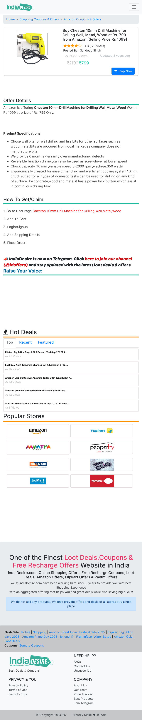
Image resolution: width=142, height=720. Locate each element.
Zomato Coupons (31, 645)
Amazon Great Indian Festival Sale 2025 (77, 632)
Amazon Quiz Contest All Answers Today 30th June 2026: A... (38, 377)
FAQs (77, 662)
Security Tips (18, 694)
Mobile (25, 632)
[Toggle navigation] (134, 7)
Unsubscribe (82, 670)
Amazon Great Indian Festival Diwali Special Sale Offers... (36, 390)
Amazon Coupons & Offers (82, 19)
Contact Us (82, 666)
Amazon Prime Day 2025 (39, 636)
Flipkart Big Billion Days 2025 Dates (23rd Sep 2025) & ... (36, 352)
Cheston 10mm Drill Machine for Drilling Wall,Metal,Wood (77, 211)
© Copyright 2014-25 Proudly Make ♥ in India (71, 715)
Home (10, 19)
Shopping (39, 632)
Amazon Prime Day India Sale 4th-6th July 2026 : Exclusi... (37, 403)
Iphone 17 (66, 636)
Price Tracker (83, 694)
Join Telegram (84, 703)
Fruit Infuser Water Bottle (93, 636)
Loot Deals (12, 641)
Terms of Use (18, 690)
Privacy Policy (18, 685)
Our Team (80, 690)
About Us (80, 685)
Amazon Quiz (123, 636)
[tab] (9, 343)
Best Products (83, 698)
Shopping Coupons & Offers (39, 19)
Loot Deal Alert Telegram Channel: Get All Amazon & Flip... (36, 365)
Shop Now (124, 71)
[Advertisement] (71, 86)
